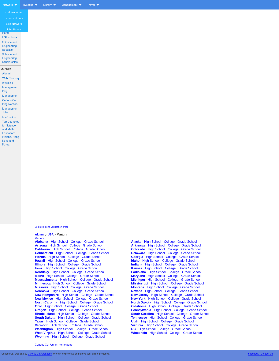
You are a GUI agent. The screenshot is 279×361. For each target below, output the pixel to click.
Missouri (41, 287)
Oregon (40, 310)
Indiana (136, 264)
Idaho (135, 260)
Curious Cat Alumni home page (54, 344)
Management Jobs (10, 110)
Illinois (40, 264)
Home (5, 33)
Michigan (138, 279)
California (42, 249)
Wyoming (42, 336)
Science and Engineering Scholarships (10, 58)
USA (51, 234)
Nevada (136, 291)
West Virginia (45, 333)
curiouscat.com (14, 18)
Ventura (39, 238)
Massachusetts (46, 279)
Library (47, 4)
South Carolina (142, 314)
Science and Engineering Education (9, 45)
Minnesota (42, 283)
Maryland (138, 276)
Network (8, 4)
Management (69, 4)
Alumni (6, 73)
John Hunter (13, 29)
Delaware (138, 253)
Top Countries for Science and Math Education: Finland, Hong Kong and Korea (10, 133)
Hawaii (40, 260)
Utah (134, 321)
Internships (9, 117)
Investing (28, 4)
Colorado (138, 249)
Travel (91, 4)
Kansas (136, 268)
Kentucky (42, 272)
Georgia (137, 257)
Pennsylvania (141, 310)
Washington (44, 329)
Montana (137, 287)
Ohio (38, 306)
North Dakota (141, 302)
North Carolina (46, 302)
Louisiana (138, 272)
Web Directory (10, 78)
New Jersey (139, 295)
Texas (39, 321)
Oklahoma (138, 306)
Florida (40, 257)
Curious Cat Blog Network (10, 102)
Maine (39, 276)
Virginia (137, 325)
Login (38, 226)
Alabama (41, 241)
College (76, 241)
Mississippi (139, 283)
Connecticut (44, 253)
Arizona (41, 245)
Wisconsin (139, 333)
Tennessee (139, 317)
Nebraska (42, 291)
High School (59, 241)
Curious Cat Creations (40, 353)
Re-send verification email (54, 226)
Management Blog (10, 89)
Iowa (38, 268)
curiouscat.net (14, 12)
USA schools (9, 37)
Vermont (41, 325)
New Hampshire (47, 295)
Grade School (94, 241)
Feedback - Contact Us (260, 353)
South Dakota (45, 317)
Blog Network (14, 23)
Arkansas (138, 245)
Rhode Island (45, 314)
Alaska (136, 241)
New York (138, 298)
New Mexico (44, 298)
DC (133, 329)
